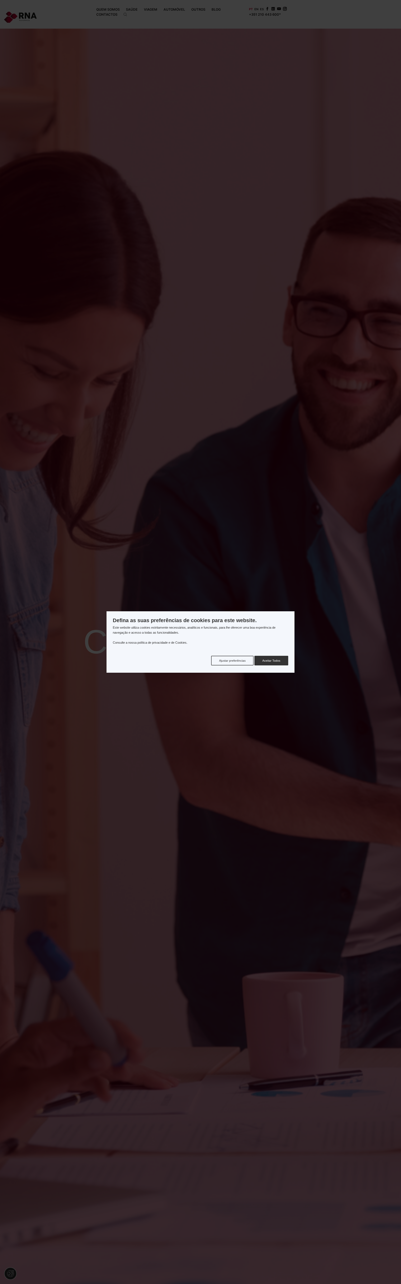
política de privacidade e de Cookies (162, 642)
